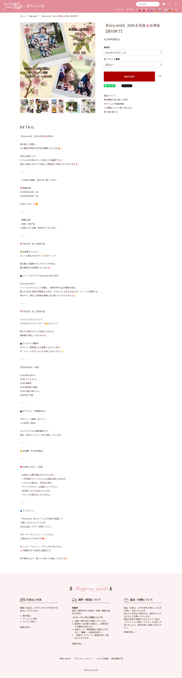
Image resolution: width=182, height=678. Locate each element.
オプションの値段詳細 (114, 103)
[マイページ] (169, 4)
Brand (130, 9)
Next (91, 60)
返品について (110, 95)
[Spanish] (174, 10)
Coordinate (142, 9)
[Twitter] (163, 4)
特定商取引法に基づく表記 (116, 99)
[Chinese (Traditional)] (144, 10)
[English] (148, 10)
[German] (157, 10)
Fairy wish (33, 16)
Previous (24, 60)
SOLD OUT (129, 76)
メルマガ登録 (102, 658)
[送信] (157, 4)
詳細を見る (25, 627)
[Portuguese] (169, 10)
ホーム (22, 16)
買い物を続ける (111, 111)
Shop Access (171, 9)
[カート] (175, 4)
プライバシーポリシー (84, 658)
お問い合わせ (65, 658)
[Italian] (161, 10)
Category (119, 9)
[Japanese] (165, 10)
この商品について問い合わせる (118, 107)
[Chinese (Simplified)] (139, 10)
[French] (152, 10)
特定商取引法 (117, 658)
